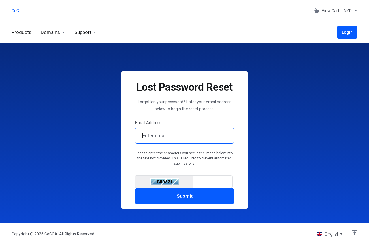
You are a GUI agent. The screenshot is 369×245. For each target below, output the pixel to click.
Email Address (148, 122)
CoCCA (18, 10)
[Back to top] (355, 233)
